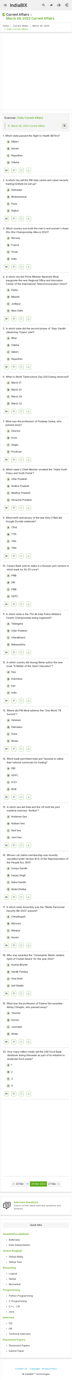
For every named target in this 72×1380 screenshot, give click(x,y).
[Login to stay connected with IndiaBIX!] (66, 5)
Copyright (34, 1368)
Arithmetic (14, 1239)
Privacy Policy (49, 1368)
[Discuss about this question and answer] (14, 170)
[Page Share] (51, 5)
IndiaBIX (18, 5)
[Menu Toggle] (5, 5)
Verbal (12, 1278)
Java (11, 1311)
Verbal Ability (16, 1256)
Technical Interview (20, 1333)
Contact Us (21, 1368)
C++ (11, 1306)
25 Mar (20, 1184)
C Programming (18, 1301)
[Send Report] (28, 170)
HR (10, 1328)
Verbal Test (15, 1262)
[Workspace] (21, 170)
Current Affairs (20, 25)
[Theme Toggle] (59, 5)
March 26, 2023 (40, 25)
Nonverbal (14, 1284)
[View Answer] (6, 170)
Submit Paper (16, 1350)
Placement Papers (19, 1345)
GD (10, 1323)
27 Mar (52, 1184)
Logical (13, 1273)
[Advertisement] (36, 72)
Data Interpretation (19, 1245)
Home (6, 25)
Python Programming (21, 1295)
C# (18, 1306)
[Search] (43, 5)
